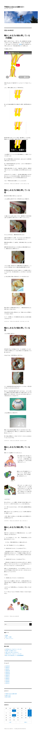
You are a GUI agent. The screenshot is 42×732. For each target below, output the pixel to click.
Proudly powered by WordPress (20, 728)
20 (29, 715)
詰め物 (25, 440)
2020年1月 (7, 666)
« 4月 (10, 722)
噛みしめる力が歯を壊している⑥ (17, 191)
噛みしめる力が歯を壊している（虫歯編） (17, 36)
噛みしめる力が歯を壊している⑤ (17, 328)
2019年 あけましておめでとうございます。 (13, 653)
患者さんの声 (8, 695)
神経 (28, 321)
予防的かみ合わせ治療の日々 (14, 7)
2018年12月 (7, 670)
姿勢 (24, 520)
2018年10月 (7, 673)
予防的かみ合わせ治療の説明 (14, 183)
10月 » (25, 722)
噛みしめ (25, 183)
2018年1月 (7, 678)
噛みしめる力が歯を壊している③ (17, 528)
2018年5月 (7, 675)
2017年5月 (7, 683)
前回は (20, 44)
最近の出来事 (8, 696)
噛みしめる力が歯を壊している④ (17, 448)
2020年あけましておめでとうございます (13, 649)
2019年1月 (7, 669)
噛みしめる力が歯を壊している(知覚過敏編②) (14, 655)
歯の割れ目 (22, 440)
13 (29, 713)
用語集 (6, 635)
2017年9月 (7, 680)
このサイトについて (9, 638)
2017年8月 (7, 681)
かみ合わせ (22, 183)
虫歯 (28, 183)
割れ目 (21, 321)
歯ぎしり (26, 520)
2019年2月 (7, 667)
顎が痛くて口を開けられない (11, 650)
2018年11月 (7, 672)
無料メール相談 (8, 637)
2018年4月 (7, 676)
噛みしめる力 (25, 321)
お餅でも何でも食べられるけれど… (12, 652)
